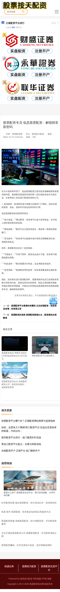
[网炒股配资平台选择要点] (45, 344)
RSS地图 (37, 578)
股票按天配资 (29, 566)
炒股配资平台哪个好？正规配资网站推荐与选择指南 (28, 420)
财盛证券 (9, 566)
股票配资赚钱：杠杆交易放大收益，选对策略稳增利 (26, 545)
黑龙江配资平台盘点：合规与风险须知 (21, 444)
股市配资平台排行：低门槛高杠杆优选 (21, 437)
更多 (53, 23)
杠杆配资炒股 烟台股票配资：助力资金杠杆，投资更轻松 (29, 502)
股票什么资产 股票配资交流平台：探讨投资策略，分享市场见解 (29, 494)
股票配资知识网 (37, 583)
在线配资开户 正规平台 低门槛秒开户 (20, 450)
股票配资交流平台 (49, 568)
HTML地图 (46, 578)
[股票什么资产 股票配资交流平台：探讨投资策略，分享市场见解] (30, 480)
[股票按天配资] (24, 4)
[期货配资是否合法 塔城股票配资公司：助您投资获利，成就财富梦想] (15, 370)
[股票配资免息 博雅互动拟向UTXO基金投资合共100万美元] (15, 343)
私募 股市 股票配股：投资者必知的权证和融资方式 (26, 511)
